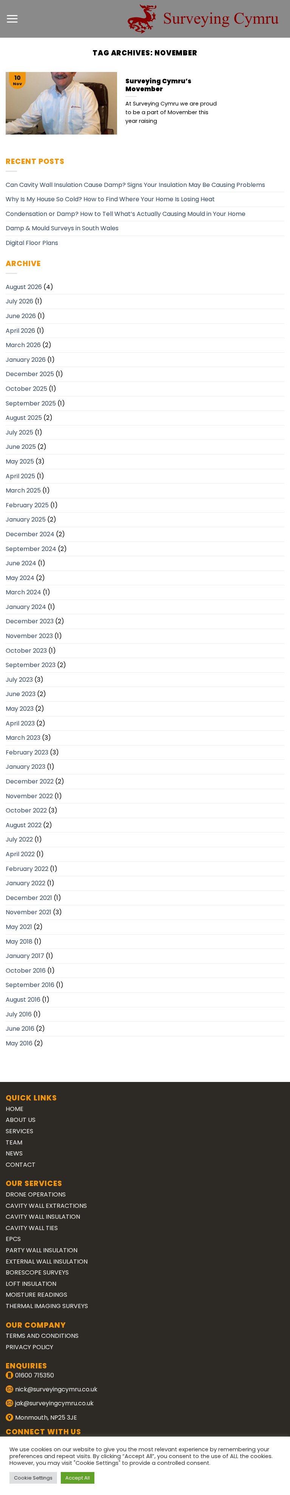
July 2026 (19, 301)
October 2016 (26, 970)
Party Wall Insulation (41, 1250)
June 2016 (20, 1028)
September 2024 (31, 549)
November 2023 (29, 636)
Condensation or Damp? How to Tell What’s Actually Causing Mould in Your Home (125, 214)
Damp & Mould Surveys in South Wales (62, 228)
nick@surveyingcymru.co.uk (56, 1389)
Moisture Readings (36, 1294)
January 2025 (26, 519)
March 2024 (23, 592)
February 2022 (27, 869)
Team (14, 1142)
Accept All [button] (77, 1477)
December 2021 (29, 898)
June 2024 (21, 563)
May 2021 (19, 927)
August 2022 (24, 825)
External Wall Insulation (47, 1261)
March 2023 (23, 737)
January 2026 (26, 359)
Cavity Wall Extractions (46, 1205)
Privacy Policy (29, 1347)
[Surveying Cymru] (203, 19)
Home (14, 1109)
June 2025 (21, 446)
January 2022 (25, 883)
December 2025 (30, 374)
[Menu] (12, 18)
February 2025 (27, 505)
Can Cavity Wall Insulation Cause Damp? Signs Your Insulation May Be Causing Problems (135, 185)
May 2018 (19, 941)
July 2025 (19, 432)
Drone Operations (36, 1194)
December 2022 (30, 781)
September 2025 (31, 403)
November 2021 (28, 912)
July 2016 (19, 1014)
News (14, 1153)
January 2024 (26, 607)
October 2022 (26, 810)
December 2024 (30, 534)
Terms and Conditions (42, 1335)
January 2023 (25, 766)
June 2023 (20, 694)
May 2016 (19, 1043)
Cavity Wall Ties (32, 1228)
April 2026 (20, 330)
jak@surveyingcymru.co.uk (54, 1403)
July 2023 (19, 679)
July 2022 (19, 839)
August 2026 (24, 287)
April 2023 (20, 723)
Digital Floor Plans (32, 243)
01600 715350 (34, 1375)
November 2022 (29, 796)
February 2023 (27, 752)
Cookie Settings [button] (33, 1477)
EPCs (13, 1239)
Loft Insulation (31, 1283)
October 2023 (26, 650)
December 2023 (30, 621)
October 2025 (26, 388)
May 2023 (20, 708)
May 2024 (20, 578)
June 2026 (21, 316)
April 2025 (20, 476)
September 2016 (30, 985)
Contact (20, 1164)
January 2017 (25, 956)
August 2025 (24, 417)
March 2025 (23, 490)
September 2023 (31, 665)
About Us (20, 1120)
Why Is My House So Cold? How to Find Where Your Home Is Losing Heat (110, 199)
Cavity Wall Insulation (43, 1216)
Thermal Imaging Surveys (47, 1306)
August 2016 (23, 999)
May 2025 (20, 461)
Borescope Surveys (37, 1272)
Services (19, 1131)
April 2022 (20, 854)
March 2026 (23, 345)
